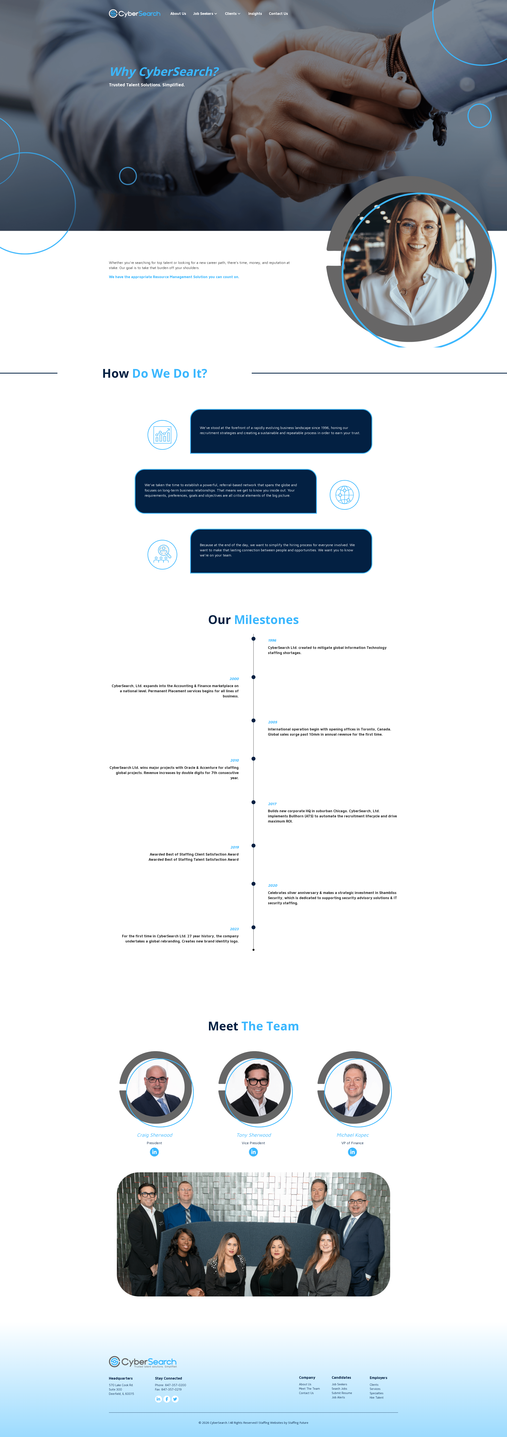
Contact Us (306, 1393)
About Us (305, 1384)
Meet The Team (309, 1388)
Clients (374, 1384)
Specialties (376, 1393)
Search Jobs (339, 1388)
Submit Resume (342, 1393)
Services (375, 1388)
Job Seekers (339, 1384)
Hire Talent (377, 1397)
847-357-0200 (175, 1385)
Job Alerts (338, 1397)
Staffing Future (298, 1423)
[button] (215, 13)
